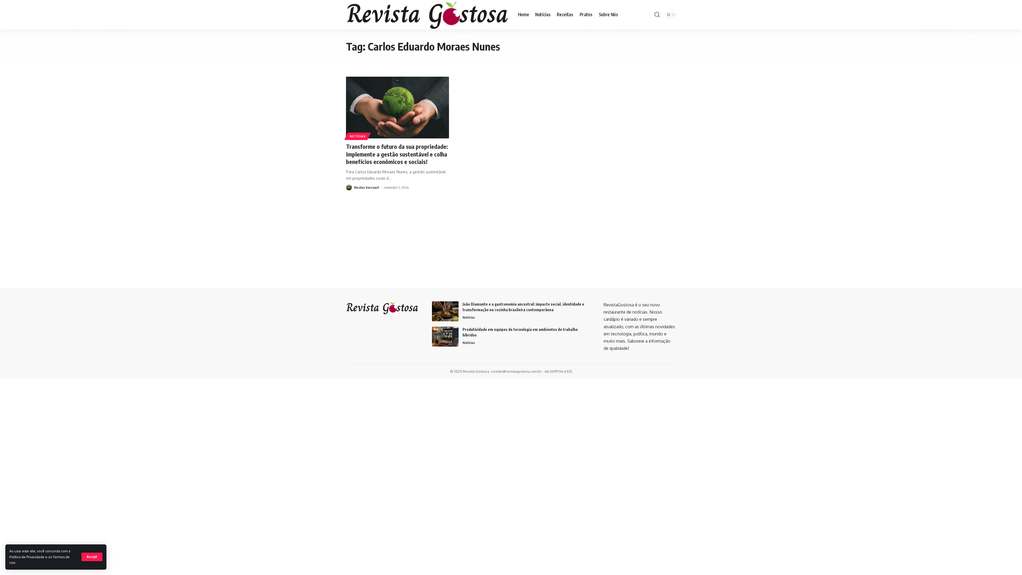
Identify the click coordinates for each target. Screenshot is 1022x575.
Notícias (358, 136)
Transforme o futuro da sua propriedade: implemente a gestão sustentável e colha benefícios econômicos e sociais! (397, 154)
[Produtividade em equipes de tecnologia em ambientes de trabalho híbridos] (445, 337)
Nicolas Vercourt (366, 187)
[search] (657, 14)
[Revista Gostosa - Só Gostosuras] (427, 14)
